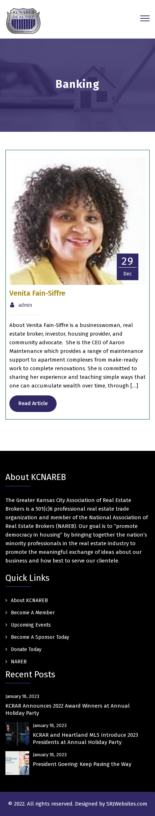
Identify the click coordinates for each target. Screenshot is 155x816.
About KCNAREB (29, 600)
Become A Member (33, 613)
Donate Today (26, 649)
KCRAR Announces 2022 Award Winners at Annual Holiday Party (67, 709)
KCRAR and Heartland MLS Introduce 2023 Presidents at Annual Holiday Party (85, 738)
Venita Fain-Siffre (37, 293)
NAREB (19, 662)
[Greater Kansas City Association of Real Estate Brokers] (23, 20)
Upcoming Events (31, 625)
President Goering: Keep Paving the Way (82, 764)
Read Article (33, 403)
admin (25, 305)
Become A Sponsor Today (40, 637)
